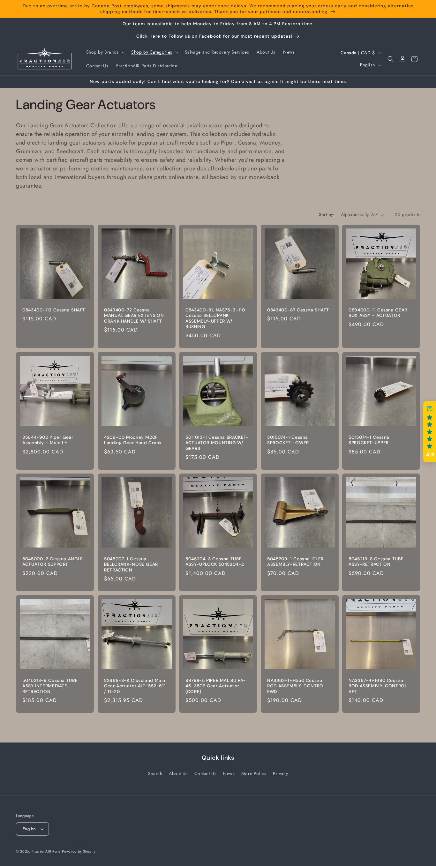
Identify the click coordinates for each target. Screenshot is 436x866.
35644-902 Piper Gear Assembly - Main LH (47, 440)
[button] (104, 52)
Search (155, 773)
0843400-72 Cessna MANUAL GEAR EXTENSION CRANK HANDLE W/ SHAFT (134, 315)
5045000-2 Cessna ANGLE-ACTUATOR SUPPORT (54, 561)
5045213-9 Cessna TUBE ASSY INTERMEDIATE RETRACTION (50, 686)
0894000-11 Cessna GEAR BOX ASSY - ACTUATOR (378, 312)
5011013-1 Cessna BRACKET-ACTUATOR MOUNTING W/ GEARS (217, 443)
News (229, 773)
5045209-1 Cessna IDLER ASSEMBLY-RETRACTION (295, 561)
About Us (178, 773)
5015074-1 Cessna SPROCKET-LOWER (288, 440)
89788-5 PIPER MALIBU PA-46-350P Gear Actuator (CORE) (215, 686)
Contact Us (205, 773)
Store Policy (253, 773)
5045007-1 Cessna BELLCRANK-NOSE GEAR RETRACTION (131, 564)
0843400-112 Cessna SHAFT (53, 310)
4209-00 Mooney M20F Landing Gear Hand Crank (133, 440)
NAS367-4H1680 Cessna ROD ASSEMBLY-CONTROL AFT (378, 686)
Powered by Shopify (79, 851)
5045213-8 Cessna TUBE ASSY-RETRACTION (376, 561)
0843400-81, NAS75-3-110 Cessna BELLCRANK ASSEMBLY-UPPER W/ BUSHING (215, 318)
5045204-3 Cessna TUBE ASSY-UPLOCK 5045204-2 (214, 561)
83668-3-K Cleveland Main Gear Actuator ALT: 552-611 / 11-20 (135, 686)
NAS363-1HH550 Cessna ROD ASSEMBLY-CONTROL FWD (296, 686)
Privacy (280, 773)
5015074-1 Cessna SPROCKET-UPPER (369, 440)
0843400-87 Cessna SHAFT (298, 310)
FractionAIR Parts (46, 851)
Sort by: (327, 214)
